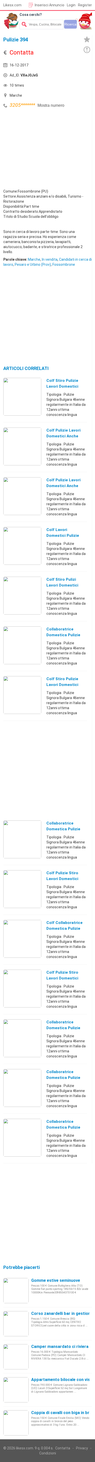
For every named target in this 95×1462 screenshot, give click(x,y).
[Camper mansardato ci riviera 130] (16, 1356)
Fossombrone (63, 264)
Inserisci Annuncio (49, 5)
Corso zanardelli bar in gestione (62, 1313)
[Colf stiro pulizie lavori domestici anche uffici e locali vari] (22, 695)
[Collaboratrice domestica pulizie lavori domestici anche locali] (22, 645)
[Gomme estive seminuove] (16, 1290)
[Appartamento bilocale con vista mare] (16, 1390)
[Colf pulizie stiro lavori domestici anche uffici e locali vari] (22, 889)
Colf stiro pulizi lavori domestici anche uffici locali (63, 585)
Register (85, 5)
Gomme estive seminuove (55, 1280)
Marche (34, 259)
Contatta (62, 1448)
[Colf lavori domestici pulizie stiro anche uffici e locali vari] (22, 546)
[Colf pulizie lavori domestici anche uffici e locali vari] (22, 446)
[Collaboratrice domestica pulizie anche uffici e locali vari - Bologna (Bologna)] (22, 1137)
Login (71, 5)
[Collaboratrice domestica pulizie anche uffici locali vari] (22, 839)
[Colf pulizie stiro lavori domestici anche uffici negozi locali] (22, 988)
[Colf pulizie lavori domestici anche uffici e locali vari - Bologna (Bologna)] (22, 496)
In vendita (50, 259)
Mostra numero (50, 105)
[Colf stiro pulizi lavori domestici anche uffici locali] (22, 595)
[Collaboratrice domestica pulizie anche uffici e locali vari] (22, 1088)
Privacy (82, 1448)
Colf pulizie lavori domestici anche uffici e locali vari (63, 436)
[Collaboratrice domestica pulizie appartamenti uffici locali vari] (22, 1038)
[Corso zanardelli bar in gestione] (16, 1323)
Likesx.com (12, 5)
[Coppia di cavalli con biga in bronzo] (16, 1423)
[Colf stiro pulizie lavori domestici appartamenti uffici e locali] (22, 396)
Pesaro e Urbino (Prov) (33, 264)
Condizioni (47, 1453)
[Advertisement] (41, 147)
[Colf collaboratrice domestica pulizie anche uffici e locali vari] (22, 939)
